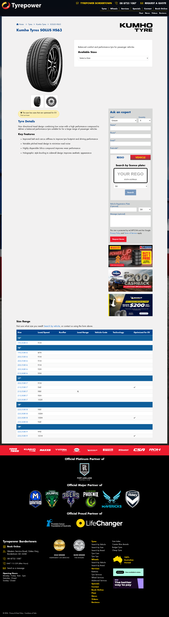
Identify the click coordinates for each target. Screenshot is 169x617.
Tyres (104, 8)
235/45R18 (23, 422)
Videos (154, 13)
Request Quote (118, 239)
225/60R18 (23, 413)
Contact (148, 8)
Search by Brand (98, 550)
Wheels (113, 8)
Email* (113, 140)
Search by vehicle (52, 326)
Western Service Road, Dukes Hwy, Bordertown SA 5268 (23, 552)
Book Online (161, 8)
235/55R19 (23, 436)
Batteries (95, 571)
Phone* (113, 133)
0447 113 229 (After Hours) (17, 563)
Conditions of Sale (30, 613)
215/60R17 (23, 395)
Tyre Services (97, 574)
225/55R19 (23, 432)
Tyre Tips (95, 556)
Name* (113, 125)
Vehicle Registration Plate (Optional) (120, 205)
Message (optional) (117, 214)
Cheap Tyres (117, 550)
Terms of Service (131, 233)
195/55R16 (23, 352)
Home (21, 24)
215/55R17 (23, 387)
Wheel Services (98, 577)
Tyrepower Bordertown (96, 3)
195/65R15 (23, 343)
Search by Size (97, 547)
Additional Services (99, 580)
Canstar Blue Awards (120, 544)
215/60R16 (23, 373)
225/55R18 (23, 409)
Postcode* (114, 148)
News (147, 13)
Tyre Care (95, 553)
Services (125, 8)
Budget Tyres (117, 547)
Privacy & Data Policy (16, 613)
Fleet (141, 13)
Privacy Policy (115, 233)
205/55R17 (23, 383)
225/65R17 (23, 400)
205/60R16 (23, 369)
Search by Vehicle (99, 544)
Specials (136, 8)
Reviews (162, 13)
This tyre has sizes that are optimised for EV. (39, 114)
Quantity (142, 117)
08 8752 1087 (128, 3)
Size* (112, 117)
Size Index (116, 541)
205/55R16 (23, 357)
